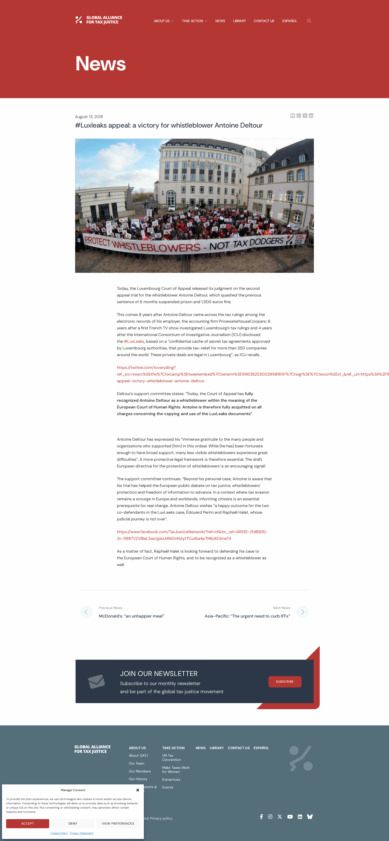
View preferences (118, 824)
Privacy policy (161, 818)
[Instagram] (270, 816)
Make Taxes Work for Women (176, 769)
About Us (137, 748)
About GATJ (138, 755)
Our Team (136, 763)
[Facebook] (261, 816)
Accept (27, 824)
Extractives (171, 779)
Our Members (140, 771)
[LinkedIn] (300, 816)
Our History (138, 779)
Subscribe (285, 682)
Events (167, 787)
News (220, 21)
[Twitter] (279, 816)
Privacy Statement (81, 833)
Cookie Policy (59, 833)
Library (239, 21)
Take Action (173, 748)
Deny (73, 824)
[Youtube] (290, 816)
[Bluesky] (310, 816)
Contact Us (264, 21)
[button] (138, 790)
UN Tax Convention (171, 757)
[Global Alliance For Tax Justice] (92, 750)
